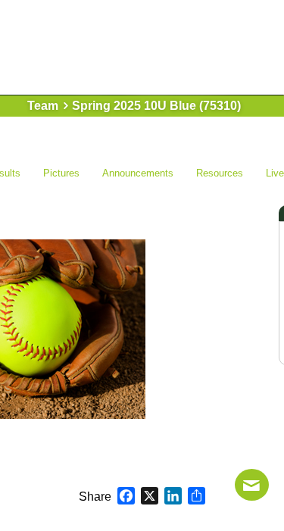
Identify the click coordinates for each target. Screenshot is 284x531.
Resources (219, 173)
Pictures (61, 173)
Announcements (137, 173)
